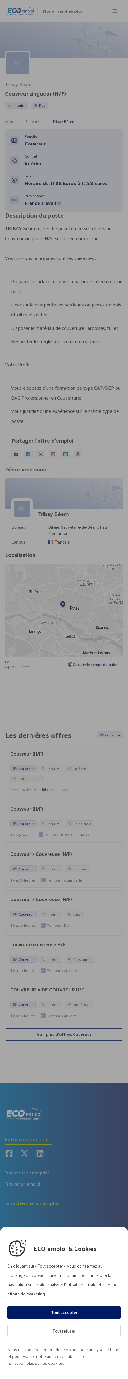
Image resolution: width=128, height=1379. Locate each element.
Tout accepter (64, 1312)
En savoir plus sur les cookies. (36, 1363)
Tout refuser (64, 1331)
